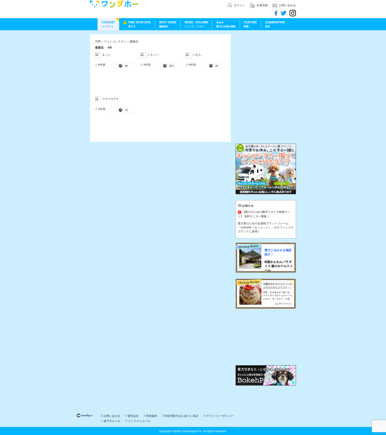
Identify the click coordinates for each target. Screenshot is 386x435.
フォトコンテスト (115, 41)
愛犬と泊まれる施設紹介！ (278, 252)
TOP (98, 41)
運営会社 (133, 416)
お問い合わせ (111, 416)
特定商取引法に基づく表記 (181, 416)
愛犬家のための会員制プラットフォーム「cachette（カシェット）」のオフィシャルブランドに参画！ (266, 227)
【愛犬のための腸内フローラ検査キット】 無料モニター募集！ (264, 214)
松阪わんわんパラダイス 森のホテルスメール (279, 266)
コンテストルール (138, 421)
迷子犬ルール (111, 421)
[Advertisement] (266, 59)
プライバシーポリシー (219, 416)
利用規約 (151, 416)
